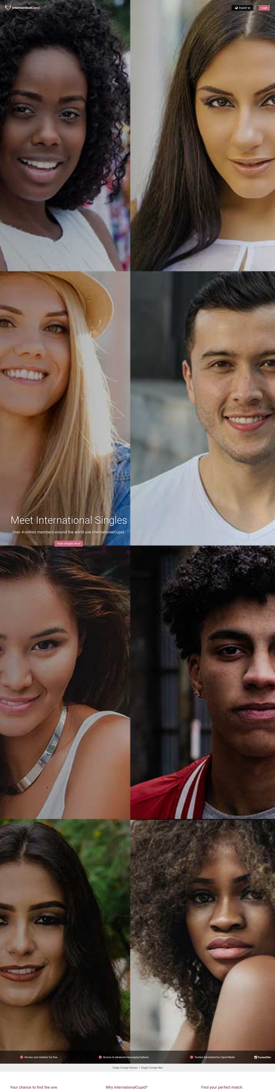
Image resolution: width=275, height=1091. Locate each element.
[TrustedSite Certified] (262, 1057)
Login (264, 7)
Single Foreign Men (152, 1067)
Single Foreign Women (125, 1067)
